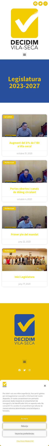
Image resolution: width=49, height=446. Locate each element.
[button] (45, 385)
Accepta (24, 418)
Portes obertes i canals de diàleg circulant (24, 190)
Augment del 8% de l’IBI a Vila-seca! (24, 144)
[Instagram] (45, 3)
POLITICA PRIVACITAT (25, 441)
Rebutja (24, 426)
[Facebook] (35, 3)
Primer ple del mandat (24, 234)
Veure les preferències (24, 433)
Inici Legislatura (24, 277)
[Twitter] (40, 3)
